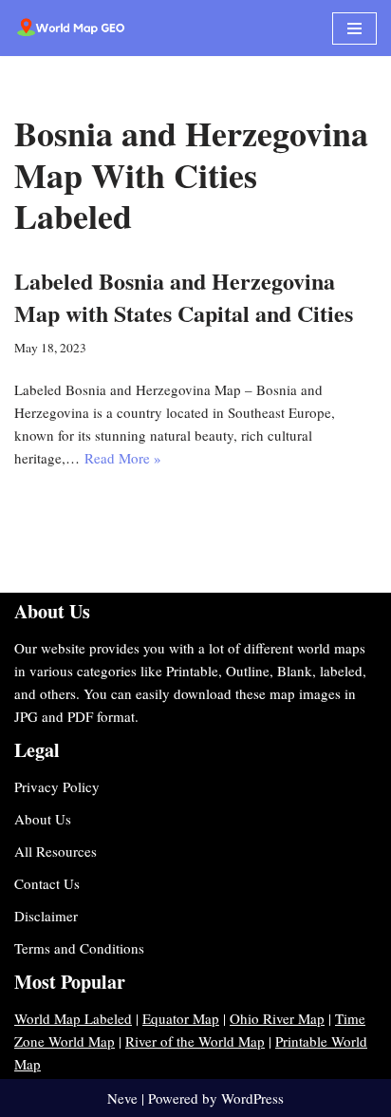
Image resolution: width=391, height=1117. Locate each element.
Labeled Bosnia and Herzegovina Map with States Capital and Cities (183, 297)
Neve (122, 1098)
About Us (42, 818)
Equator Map (180, 1018)
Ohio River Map (277, 1018)
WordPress (252, 1098)
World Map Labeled (73, 1018)
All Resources (55, 851)
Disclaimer (46, 915)
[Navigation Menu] (354, 28)
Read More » (122, 457)
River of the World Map (195, 1041)
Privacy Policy (57, 786)
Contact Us (47, 883)
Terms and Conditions (79, 947)
